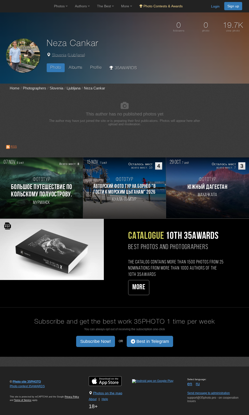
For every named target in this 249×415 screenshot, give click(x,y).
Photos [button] (60, 6)
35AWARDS (125, 68)
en (189, 383)
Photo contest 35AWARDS (27, 386)
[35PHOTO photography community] (26, 6)
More (138, 287)
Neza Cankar (94, 88)
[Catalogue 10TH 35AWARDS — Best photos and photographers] (52, 249)
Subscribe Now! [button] (95, 341)
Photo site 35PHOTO (27, 381)
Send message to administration (208, 393)
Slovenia (59, 55)
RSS (14, 146)
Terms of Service (22, 400)
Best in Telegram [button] (152, 341)
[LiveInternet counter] (20, 391)
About (93, 399)
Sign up (233, 6)
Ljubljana (76, 55)
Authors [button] (81, 6)
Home (14, 88)
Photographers (34, 88)
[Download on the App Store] (110, 381)
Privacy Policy (72, 397)
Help (105, 399)
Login (215, 6)
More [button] (125, 6)
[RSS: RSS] (8, 147)
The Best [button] (104, 6)
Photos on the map (107, 393)
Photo (55, 67)
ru (198, 383)
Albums (75, 67)
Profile (96, 67)
